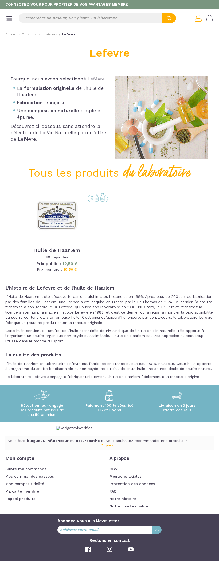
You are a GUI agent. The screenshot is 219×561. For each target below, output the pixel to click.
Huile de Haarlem (56, 250)
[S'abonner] (157, 530)
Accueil (11, 34)
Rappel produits (20, 499)
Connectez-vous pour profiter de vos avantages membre (66, 4)
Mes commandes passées (29, 476)
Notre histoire (123, 499)
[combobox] (97, 18)
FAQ (113, 491)
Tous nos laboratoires (39, 34)
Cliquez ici (109, 445)
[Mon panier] (210, 18)
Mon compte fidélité (24, 484)
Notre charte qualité (129, 506)
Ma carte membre (22, 491)
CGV (114, 469)
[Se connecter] (200, 18)
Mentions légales (126, 476)
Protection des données (132, 484)
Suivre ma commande (25, 469)
